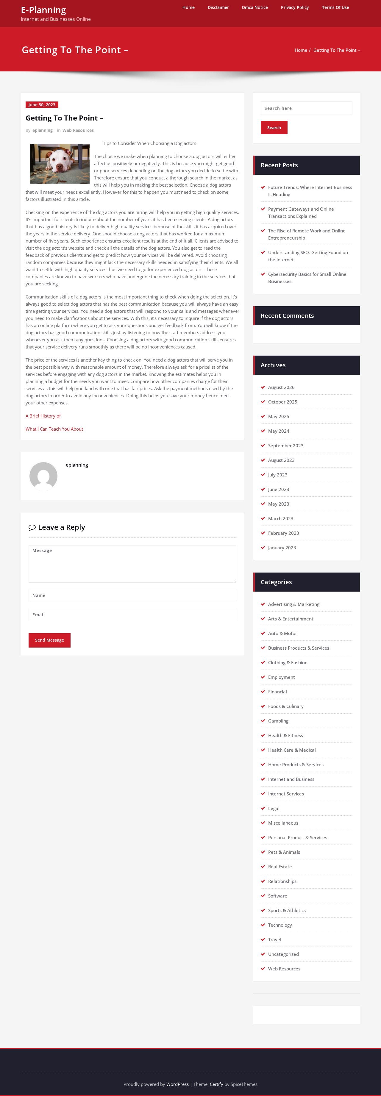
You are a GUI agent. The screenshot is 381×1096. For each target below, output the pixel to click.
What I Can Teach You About (54, 429)
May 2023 (278, 504)
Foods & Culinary (286, 706)
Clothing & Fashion (287, 662)
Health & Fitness (285, 735)
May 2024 (278, 431)
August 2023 (281, 460)
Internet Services (286, 794)
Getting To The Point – (336, 50)
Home (188, 7)
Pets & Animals (284, 852)
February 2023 (283, 533)
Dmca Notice (255, 7)
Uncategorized (283, 954)
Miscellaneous (283, 823)
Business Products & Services (298, 648)
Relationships (282, 881)
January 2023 (282, 548)
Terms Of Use (335, 7)
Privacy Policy (295, 7)
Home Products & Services (296, 764)
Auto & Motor (282, 633)
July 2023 (278, 475)
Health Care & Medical (292, 750)
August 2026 (281, 387)
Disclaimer (218, 7)
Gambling (278, 721)
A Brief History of (43, 416)
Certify (216, 1084)
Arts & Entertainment (290, 619)
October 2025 (282, 402)
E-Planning (43, 10)
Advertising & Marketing (293, 604)
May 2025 (278, 416)
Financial (277, 692)
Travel (274, 939)
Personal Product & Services (297, 837)
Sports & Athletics (287, 910)
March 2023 (280, 518)
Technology (280, 925)
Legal (273, 808)
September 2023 (286, 445)
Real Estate (280, 867)
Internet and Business (291, 779)
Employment (281, 677)
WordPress (177, 1084)
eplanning (42, 130)
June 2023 (278, 489)
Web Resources (78, 130)
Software (277, 896)
